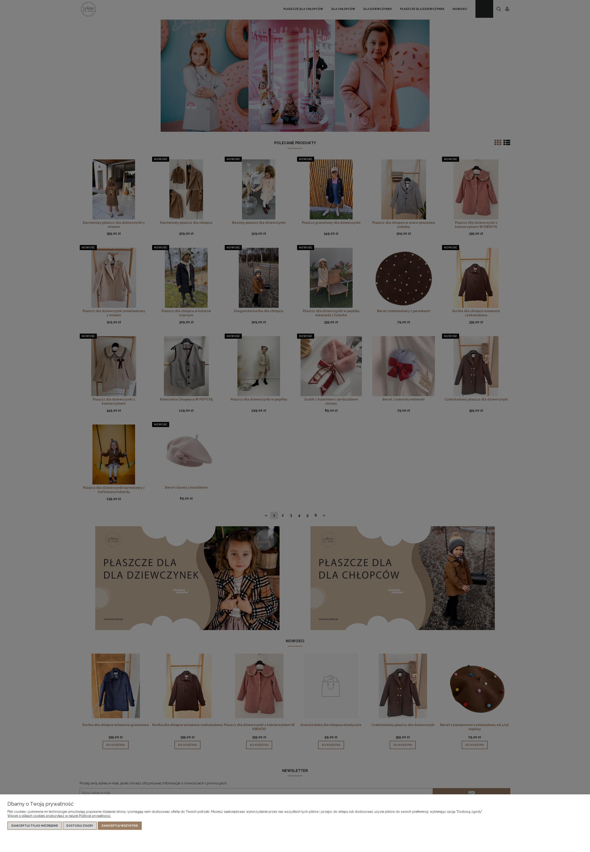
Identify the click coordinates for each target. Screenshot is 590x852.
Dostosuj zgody (79, 825)
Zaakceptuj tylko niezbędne (34, 825)
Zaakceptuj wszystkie (119, 825)
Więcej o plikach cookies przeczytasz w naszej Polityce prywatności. (59, 816)
